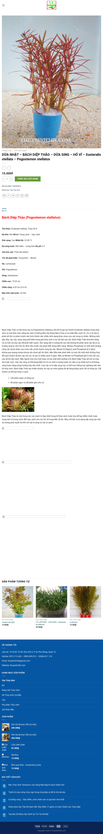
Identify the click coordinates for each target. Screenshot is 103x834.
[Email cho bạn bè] (18, 196)
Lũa (3, 700)
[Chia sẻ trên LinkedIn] (27, 196)
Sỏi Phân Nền (8, 709)
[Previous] (2, 612)
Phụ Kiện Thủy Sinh (10, 705)
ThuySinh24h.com (59, 831)
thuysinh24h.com (17, 665)
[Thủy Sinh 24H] (51, 5)
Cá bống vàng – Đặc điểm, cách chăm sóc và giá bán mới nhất (36, 799)
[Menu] (3, 5)
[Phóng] (5, 145)
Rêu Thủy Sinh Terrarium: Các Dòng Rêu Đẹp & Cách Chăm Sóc (36, 785)
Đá (3, 685)
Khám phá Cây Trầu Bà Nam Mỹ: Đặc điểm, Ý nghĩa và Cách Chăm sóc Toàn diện (44, 807)
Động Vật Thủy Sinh (11, 690)
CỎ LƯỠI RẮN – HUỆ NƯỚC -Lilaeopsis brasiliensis (51, 623)
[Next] (101, 612)
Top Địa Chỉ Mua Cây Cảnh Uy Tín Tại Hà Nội (28, 814)
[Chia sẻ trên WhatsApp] (4, 196)
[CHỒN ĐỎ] (85, 602)
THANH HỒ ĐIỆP (8, 622)
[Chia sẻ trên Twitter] (13, 196)
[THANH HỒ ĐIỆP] (17, 602)
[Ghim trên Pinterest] (22, 196)
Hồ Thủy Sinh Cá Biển (11, 695)
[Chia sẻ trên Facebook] (9, 196)
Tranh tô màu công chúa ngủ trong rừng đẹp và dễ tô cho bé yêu (36, 792)
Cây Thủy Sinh (20, 151)
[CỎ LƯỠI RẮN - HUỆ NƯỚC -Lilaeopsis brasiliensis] (51, 602)
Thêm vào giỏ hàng (27, 179)
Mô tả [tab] (4, 211)
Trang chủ (7, 151)
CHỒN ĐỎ (73, 622)
